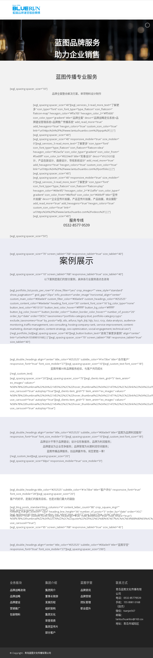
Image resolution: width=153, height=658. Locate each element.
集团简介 (50, 590)
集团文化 (50, 614)
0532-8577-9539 (76, 225)
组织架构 (50, 608)
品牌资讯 (85, 590)
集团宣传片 (51, 626)
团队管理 (85, 602)
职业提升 (85, 608)
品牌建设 (15, 602)
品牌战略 (15, 596)
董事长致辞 (51, 596)
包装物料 (15, 614)
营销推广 (15, 608)
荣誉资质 (50, 620)
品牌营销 (85, 596)
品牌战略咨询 (18, 590)
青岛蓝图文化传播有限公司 (38, 652)
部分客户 (50, 632)
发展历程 (50, 602)
